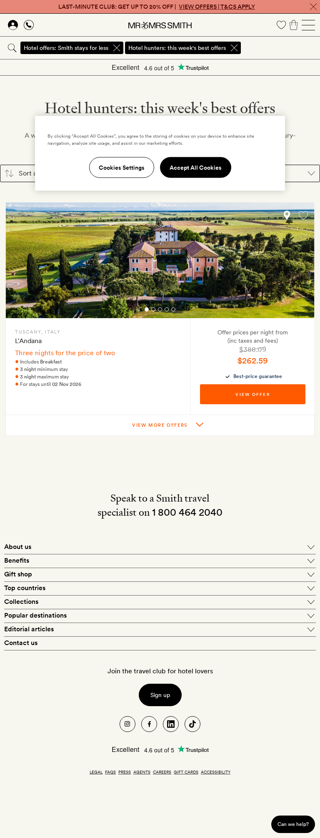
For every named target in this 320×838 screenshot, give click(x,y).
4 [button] (166, 310)
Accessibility (215, 771)
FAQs (110, 771)
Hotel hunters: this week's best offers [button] (177, 47)
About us (17, 547)
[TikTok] (192, 724)
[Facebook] (149, 724)
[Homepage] (160, 25)
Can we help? (293, 824)
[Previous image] (18, 263)
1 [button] (146, 310)
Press (124, 771)
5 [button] (173, 310)
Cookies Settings (122, 167)
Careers (162, 771)
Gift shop (18, 574)
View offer (252, 394)
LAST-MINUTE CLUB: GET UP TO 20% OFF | (156, 6)
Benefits (16, 560)
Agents (141, 771)
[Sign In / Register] (13, 25)
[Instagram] (127, 724)
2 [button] (153, 310)
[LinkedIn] (171, 724)
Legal (96, 771)
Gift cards (186, 771)
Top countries (24, 588)
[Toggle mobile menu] (308, 25)
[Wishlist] (281, 25)
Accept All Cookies (196, 167)
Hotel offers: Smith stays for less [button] (66, 47)
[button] (285, 215)
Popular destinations (35, 615)
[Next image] (302, 263)
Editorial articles (29, 629)
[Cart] (294, 25)
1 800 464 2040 (187, 512)
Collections (21, 602)
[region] (160, 153)
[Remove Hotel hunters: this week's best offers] (234, 48)
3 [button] (160, 310)
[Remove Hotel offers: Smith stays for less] (117, 48)
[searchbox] (281, 48)
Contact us (21, 643)
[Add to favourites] (303, 215)
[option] (160, 260)
